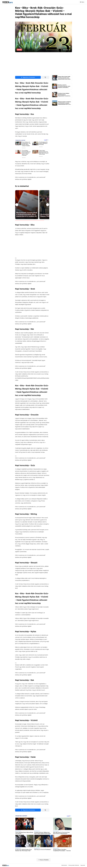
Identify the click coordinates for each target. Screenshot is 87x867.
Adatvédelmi (64, 865)
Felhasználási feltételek (73, 865)
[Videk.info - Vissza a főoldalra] (7, 2)
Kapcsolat (82, 865)
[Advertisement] (43, 63)
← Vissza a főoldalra (44, 859)
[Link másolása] (45, 77)
